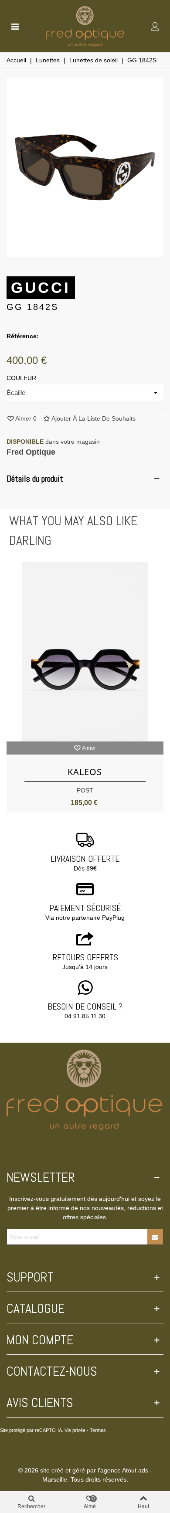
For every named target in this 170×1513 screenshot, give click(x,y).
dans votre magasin (53, 441)
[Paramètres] (155, 26)
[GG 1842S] (85, 252)
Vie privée (75, 1430)
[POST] (85, 651)
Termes (98, 1430)
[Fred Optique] (85, 26)
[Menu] (15, 26)
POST (85, 790)
